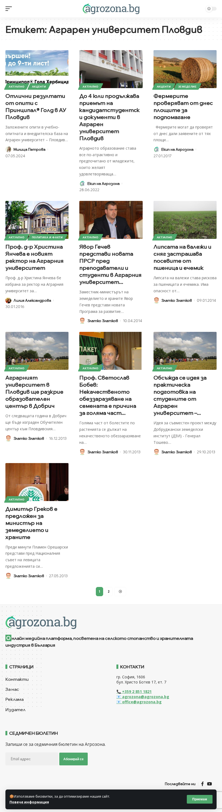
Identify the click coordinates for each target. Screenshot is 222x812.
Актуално (17, 86)
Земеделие (187, 86)
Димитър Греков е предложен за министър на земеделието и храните (31, 522)
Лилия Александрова (32, 300)
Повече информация (29, 802)
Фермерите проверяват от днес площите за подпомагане (183, 106)
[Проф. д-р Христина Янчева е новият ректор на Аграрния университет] (36, 220)
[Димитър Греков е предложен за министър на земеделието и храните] (36, 482)
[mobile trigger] (10, 9)
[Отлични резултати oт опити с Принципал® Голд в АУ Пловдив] (36, 69)
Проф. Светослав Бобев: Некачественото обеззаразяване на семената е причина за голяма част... (107, 395)
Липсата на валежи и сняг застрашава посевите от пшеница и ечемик (182, 257)
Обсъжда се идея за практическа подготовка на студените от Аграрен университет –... (180, 395)
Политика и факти (47, 237)
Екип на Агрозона (103, 183)
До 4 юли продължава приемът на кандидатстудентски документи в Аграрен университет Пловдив (109, 117)
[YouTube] (209, 784)
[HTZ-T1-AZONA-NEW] (111, 622)
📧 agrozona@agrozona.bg (142, 696)
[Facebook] (202, 784)
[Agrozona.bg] (111, 8)
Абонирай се (73, 759)
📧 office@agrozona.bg (139, 701)
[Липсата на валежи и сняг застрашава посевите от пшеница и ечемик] (185, 220)
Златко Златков (102, 321)
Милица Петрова (29, 149)
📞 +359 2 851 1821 (134, 691)
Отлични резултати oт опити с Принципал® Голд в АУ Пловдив (35, 106)
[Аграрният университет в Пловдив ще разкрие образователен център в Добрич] (36, 351)
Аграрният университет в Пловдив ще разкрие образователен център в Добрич (34, 391)
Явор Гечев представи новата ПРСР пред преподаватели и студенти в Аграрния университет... (110, 264)
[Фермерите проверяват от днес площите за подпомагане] (185, 69)
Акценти (39, 86)
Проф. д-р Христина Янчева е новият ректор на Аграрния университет (34, 257)
